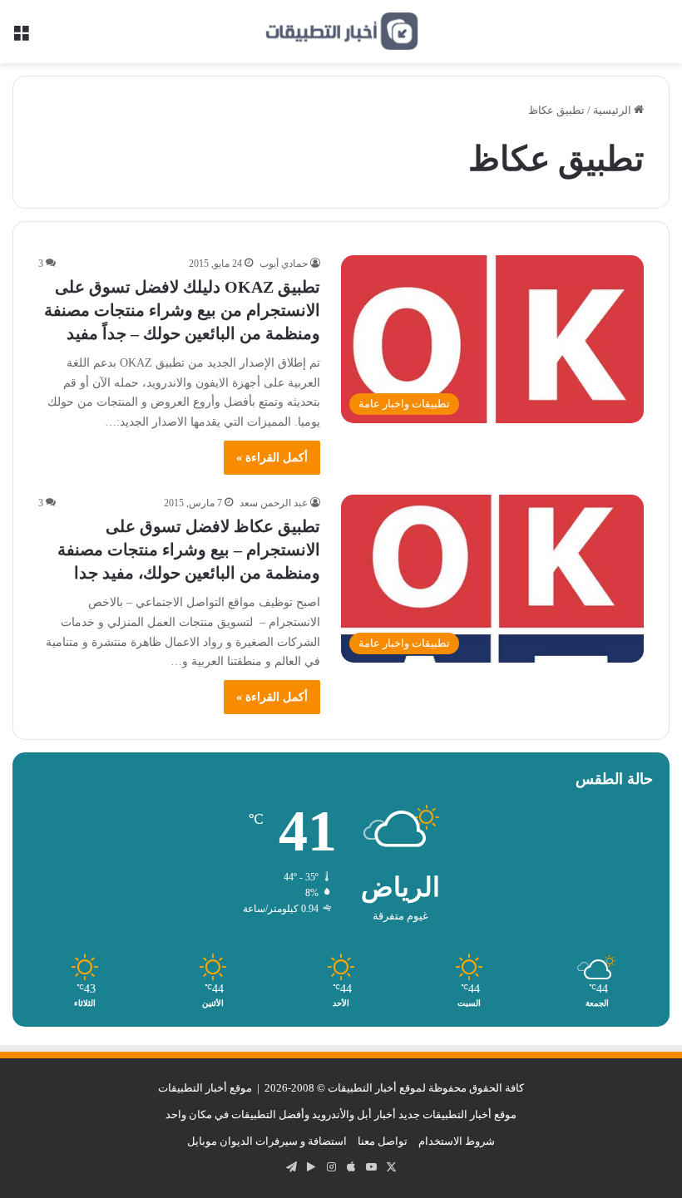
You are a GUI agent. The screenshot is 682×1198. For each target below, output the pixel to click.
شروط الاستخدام (456, 1141)
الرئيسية (613, 110)
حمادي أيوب (283, 263)
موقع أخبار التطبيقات (205, 1088)
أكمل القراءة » (272, 457)
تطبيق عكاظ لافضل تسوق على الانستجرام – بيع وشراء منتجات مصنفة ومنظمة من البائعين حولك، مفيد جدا (188, 549)
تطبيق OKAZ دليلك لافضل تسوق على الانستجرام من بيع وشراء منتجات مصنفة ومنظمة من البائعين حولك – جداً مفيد (182, 310)
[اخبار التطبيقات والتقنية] (341, 32)
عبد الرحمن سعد (274, 503)
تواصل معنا (383, 1141)
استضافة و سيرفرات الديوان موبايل (267, 1141)
